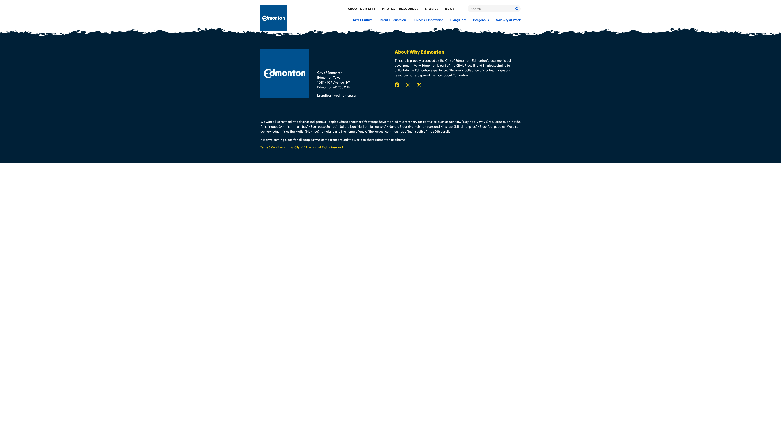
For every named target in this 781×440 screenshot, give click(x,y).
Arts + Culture (363, 20)
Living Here (458, 20)
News (450, 9)
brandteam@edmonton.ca (336, 95)
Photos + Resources (400, 9)
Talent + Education (392, 20)
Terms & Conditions (272, 147)
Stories (432, 9)
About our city (362, 9)
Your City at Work (508, 20)
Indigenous (481, 20)
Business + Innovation (427, 20)
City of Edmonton (457, 60)
